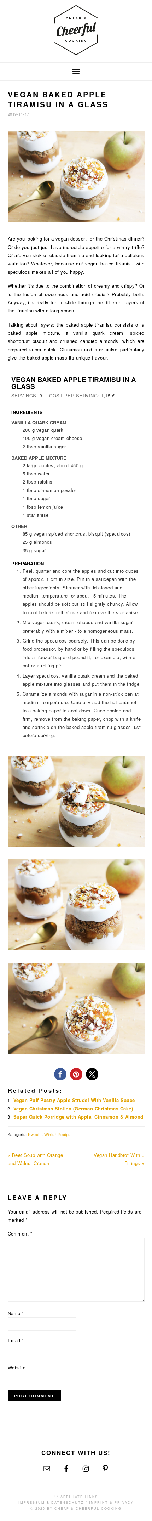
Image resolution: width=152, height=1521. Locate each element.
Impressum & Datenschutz (51, 1502)
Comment (20, 1233)
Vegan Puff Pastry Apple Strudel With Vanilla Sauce (74, 1100)
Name (16, 1313)
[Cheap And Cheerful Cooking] (76, 51)
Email (16, 1340)
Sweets (35, 1134)
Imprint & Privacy (111, 1502)
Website (17, 1367)
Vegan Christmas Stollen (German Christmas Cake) (73, 1108)
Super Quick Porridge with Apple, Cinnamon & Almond (78, 1116)
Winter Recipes (58, 1134)
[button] (60, 1074)
